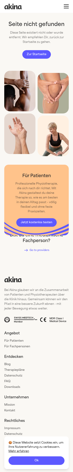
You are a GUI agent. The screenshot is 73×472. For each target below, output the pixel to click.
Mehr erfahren (19, 451)
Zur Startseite (36, 54)
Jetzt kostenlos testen (36, 222)
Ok (37, 460)
